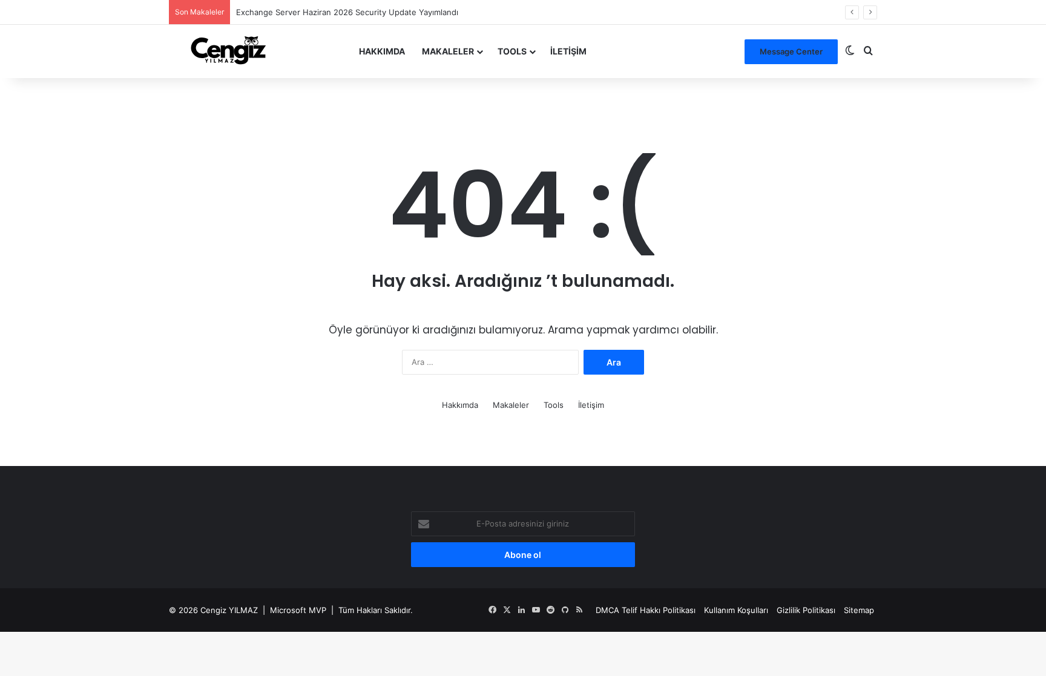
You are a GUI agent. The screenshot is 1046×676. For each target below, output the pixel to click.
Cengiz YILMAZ (229, 610)
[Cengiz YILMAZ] (228, 51)
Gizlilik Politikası (806, 610)
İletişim (568, 51)
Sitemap (859, 610)
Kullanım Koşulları (736, 610)
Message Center (791, 51)
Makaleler (448, 51)
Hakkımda (382, 51)
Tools (512, 51)
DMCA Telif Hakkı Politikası (646, 610)
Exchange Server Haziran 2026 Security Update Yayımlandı (347, 12)
